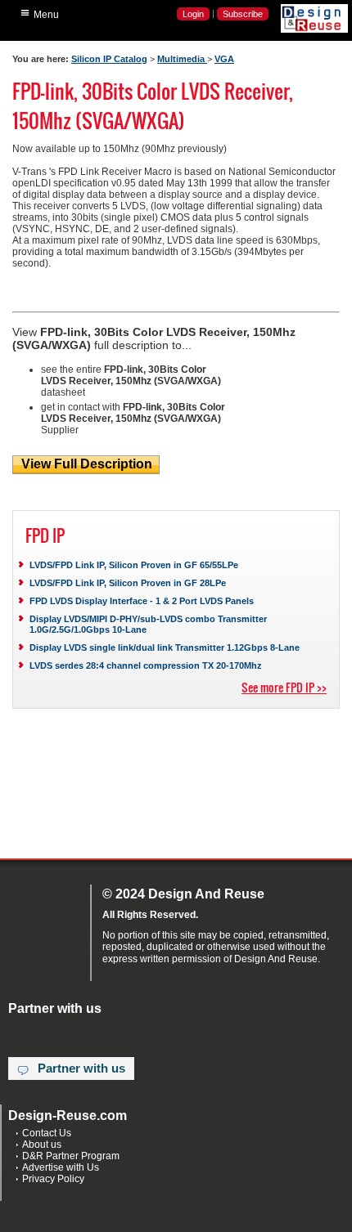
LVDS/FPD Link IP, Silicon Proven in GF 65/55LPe (133, 565)
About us (41, 1144)
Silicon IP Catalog (109, 59)
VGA (224, 59)
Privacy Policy (53, 1179)
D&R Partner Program (71, 1156)
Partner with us (81, 1068)
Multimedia (182, 59)
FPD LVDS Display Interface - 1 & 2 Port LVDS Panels (141, 601)
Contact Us (46, 1133)
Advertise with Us (60, 1167)
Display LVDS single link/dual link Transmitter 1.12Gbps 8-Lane (164, 647)
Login (193, 14)
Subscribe (243, 14)
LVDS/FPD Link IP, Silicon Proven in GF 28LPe (127, 583)
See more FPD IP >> (284, 687)
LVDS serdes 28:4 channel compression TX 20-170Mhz (145, 665)
